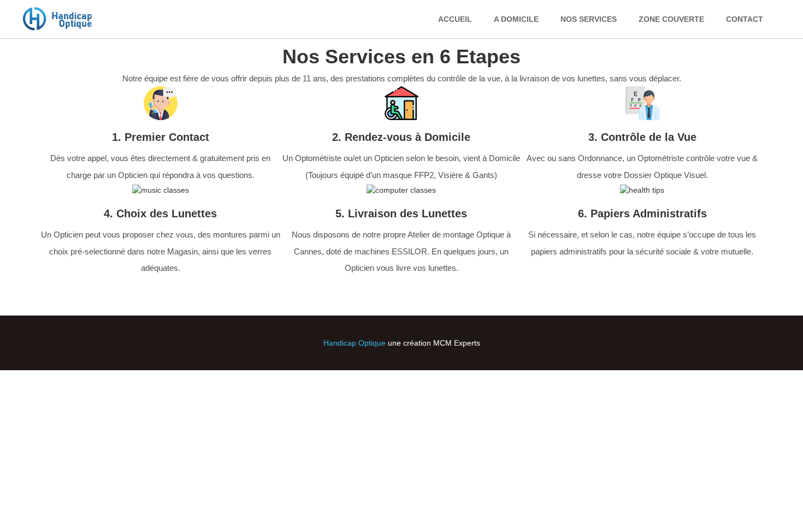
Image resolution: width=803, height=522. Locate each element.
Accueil (455, 19)
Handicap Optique (354, 343)
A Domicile (516, 19)
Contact (744, 19)
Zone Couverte (671, 19)
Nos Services (588, 19)
